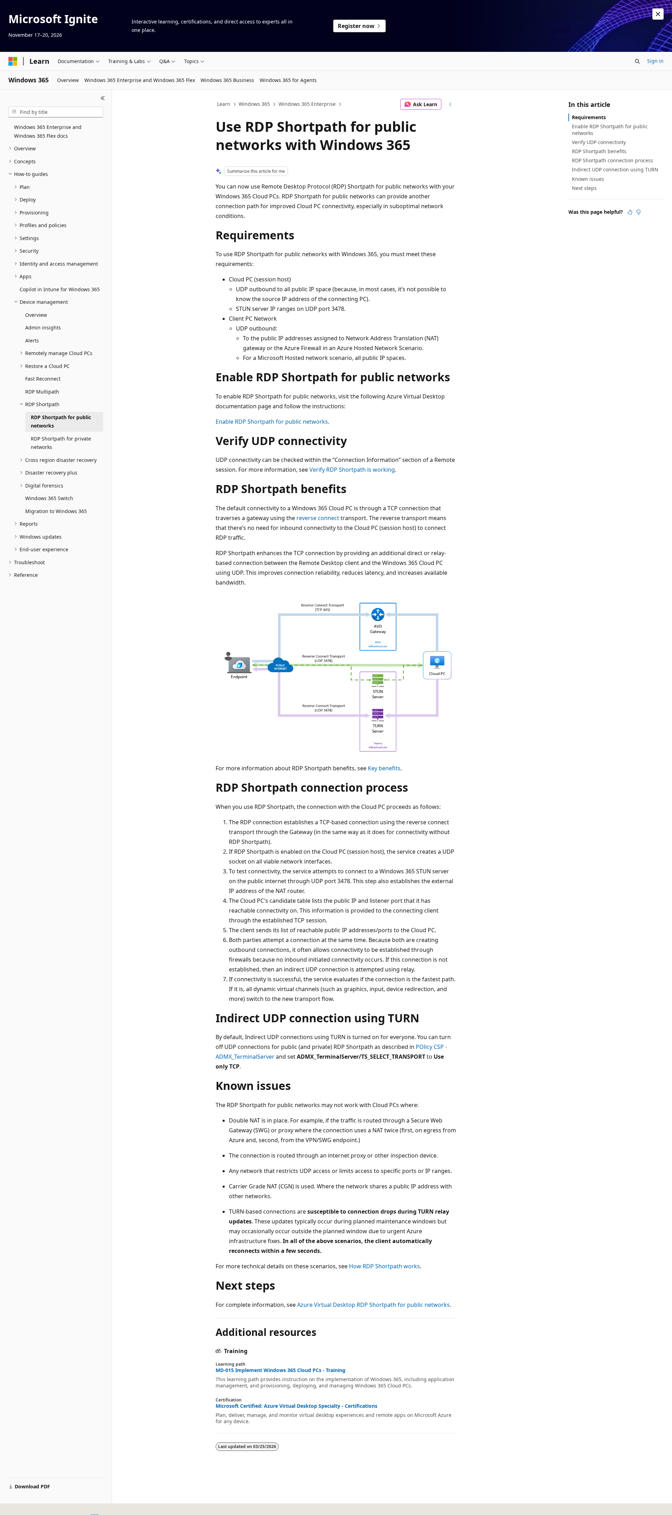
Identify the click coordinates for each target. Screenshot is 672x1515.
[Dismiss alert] (658, 14)
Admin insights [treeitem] (43, 327)
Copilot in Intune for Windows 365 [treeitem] (60, 289)
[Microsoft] (13, 61)
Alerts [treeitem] (32, 340)
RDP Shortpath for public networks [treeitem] (61, 421)
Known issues (588, 179)
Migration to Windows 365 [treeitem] (56, 511)
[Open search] (637, 61)
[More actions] (450, 104)
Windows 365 (254, 104)
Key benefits (384, 768)
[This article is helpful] (630, 212)
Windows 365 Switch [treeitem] (49, 498)
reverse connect (317, 518)
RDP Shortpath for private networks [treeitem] (61, 443)
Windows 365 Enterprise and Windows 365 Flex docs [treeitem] (48, 131)
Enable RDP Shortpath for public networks (272, 421)
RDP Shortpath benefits (599, 151)
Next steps (584, 188)
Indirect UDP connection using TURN (615, 169)
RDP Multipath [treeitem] (42, 391)
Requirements (589, 117)
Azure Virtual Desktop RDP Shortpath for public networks (373, 1305)
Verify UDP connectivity (599, 142)
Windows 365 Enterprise (307, 104)
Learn (223, 104)
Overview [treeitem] (36, 315)
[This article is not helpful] (638, 212)
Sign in (655, 60)
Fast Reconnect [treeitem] (43, 378)
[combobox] (55, 112)
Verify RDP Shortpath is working (352, 469)
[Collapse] (103, 98)
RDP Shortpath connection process (612, 160)
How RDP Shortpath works (384, 1266)
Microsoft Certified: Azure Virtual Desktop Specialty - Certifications (296, 1406)
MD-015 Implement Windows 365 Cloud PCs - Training (280, 1370)
